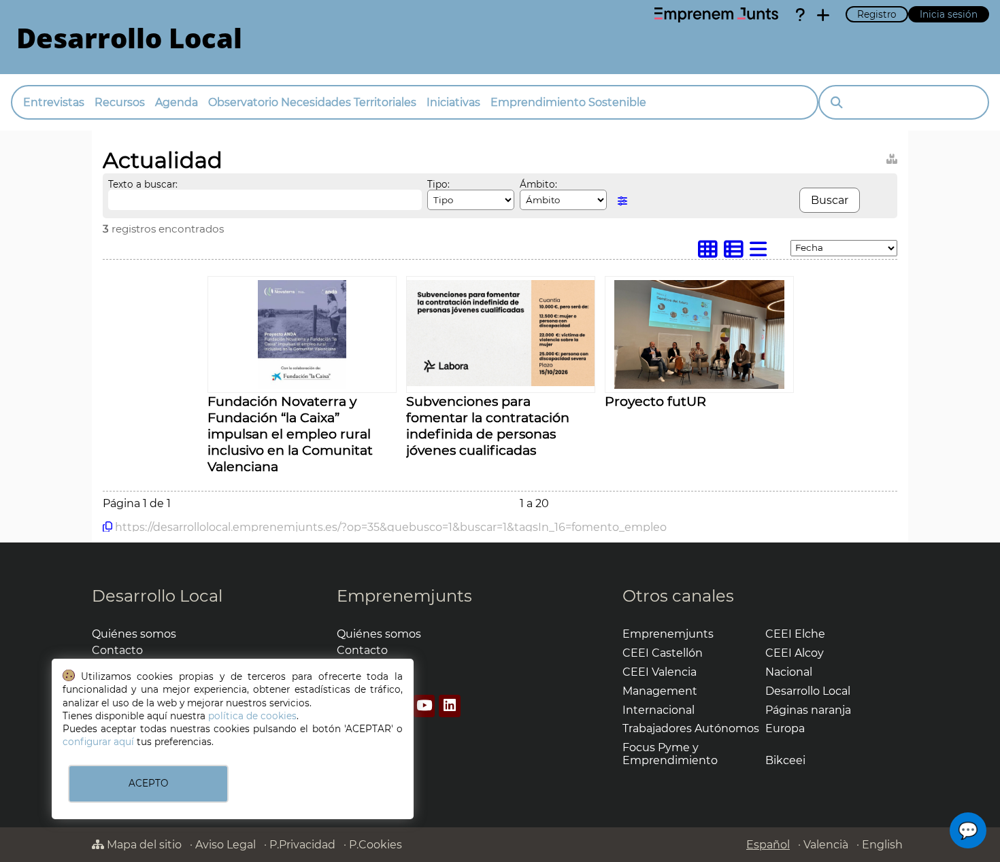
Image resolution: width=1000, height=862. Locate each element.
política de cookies (252, 715)
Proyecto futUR (655, 401)
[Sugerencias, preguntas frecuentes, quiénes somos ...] (800, 15)
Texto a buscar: (143, 184)
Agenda (176, 102)
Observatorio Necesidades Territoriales (312, 102)
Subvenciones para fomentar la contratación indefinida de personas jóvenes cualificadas (487, 425)
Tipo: (438, 184)
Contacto (117, 650)
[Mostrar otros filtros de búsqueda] (622, 201)
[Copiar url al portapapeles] (107, 526)
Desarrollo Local (157, 596)
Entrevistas (53, 102)
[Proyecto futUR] (699, 385)
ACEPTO (148, 783)
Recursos (120, 102)
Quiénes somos (134, 633)
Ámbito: (538, 184)
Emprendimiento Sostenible (568, 102)
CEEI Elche (795, 633)
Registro (877, 14)
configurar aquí (98, 741)
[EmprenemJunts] (716, 15)
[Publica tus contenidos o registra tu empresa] (823, 15)
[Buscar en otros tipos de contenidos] (891, 157)
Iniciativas (453, 102)
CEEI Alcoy (794, 652)
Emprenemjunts (404, 596)
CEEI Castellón (662, 652)
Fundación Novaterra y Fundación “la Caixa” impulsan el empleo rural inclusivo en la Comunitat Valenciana (290, 434)
